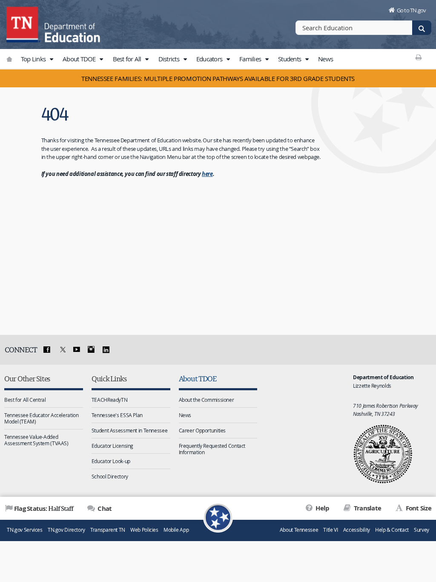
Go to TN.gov (411, 10)
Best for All (128, 59)
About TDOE (80, 59)
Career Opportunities (202, 430)
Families (250, 59)
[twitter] (61, 350)
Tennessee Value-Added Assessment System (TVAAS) (36, 440)
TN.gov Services (24, 529)
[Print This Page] (418, 57)
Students (290, 59)
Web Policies (144, 529)
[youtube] (76, 350)
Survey (421, 529)
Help (321, 508)
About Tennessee (299, 529)
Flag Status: (43, 508)
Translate (367, 508)
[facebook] (47, 350)
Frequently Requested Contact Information (212, 448)
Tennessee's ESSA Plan (117, 415)
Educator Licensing (112, 445)
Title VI (330, 529)
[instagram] (91, 350)
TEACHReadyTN (110, 399)
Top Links (34, 59)
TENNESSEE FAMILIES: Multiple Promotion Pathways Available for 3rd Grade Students (218, 78)
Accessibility (356, 529)
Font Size (417, 508)
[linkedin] (106, 350)
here (207, 174)
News (325, 59)
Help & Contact (392, 529)
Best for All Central (25, 399)
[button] (51, 59)
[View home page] (23, 23)
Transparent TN (107, 529)
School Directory (110, 476)
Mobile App (176, 529)
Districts (169, 59)
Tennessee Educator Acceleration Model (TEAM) (41, 418)
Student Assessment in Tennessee (129, 430)
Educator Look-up (111, 461)
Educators (210, 59)
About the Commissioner (206, 399)
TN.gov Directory (66, 529)
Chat (104, 508)
